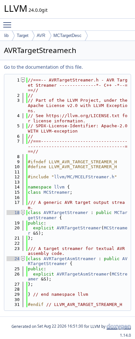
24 (13, 258)
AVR (41, 35)
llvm (59, 187)
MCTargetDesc (67, 35)
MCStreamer (57, 192)
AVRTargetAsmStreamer (70, 258)
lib (6, 35)
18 (13, 212)
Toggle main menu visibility (8, 24)
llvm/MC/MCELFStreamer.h (84, 176)
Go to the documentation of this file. (43, 67)
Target (23, 35)
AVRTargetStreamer (66, 212)
